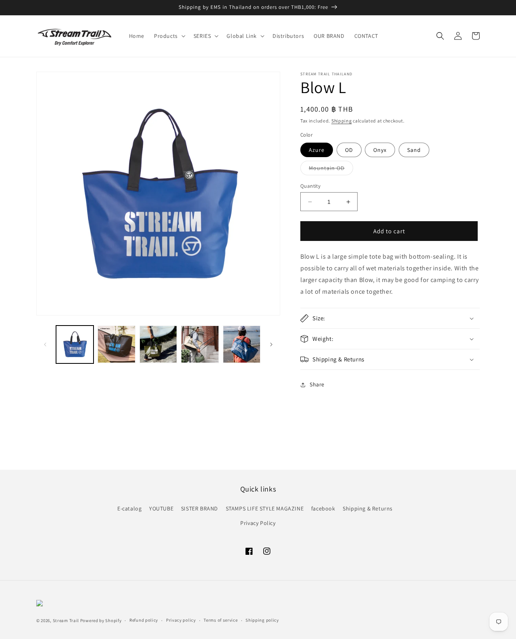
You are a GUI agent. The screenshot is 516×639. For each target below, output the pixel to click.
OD (349, 150)
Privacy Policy (257, 523)
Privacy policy (181, 620)
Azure (317, 150)
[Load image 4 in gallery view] (158, 344)
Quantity (310, 186)
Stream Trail (66, 620)
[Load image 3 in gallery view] (116, 344)
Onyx (380, 150)
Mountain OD (331, 169)
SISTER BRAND (199, 508)
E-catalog (129, 508)
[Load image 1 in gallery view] (75, 344)
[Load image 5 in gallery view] (199, 344)
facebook (323, 508)
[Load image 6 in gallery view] (241, 344)
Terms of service (220, 620)
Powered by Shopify (101, 620)
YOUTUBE (161, 508)
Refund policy (143, 620)
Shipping (341, 121)
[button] (169, 35)
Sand (414, 150)
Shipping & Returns (368, 508)
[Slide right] (271, 344)
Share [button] (317, 384)
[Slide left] (45, 344)
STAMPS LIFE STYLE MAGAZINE (265, 508)
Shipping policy (262, 620)
